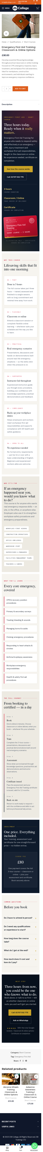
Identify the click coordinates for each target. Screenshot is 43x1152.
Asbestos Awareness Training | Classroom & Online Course (30, 1092)
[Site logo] (21, 8)
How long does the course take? (16, 940)
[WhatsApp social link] (35, 4)
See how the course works (18, 169)
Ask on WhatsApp (20, 1020)
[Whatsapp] (34, 1146)
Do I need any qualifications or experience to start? (17, 928)
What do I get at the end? (16, 950)
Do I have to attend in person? (18, 918)
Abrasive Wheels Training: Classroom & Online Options (11, 1091)
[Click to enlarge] (6, 33)
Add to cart (20, 89)
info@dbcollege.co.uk (9, 2)
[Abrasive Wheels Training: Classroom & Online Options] (11, 1079)
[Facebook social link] (20, 1060)
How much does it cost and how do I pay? (17, 961)
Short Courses (29, 42)
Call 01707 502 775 (15, 177)
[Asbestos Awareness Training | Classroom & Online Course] (30, 1079)
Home (4, 42)
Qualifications (15, 42)
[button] (17, 1076)
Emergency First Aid (23, 1056)
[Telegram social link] (26, 1060)
